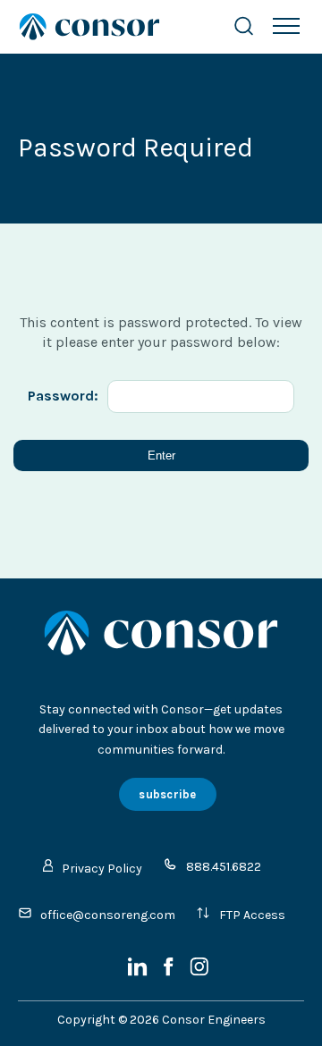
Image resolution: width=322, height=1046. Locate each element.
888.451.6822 (223, 866)
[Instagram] (199, 972)
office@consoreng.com (107, 915)
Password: (63, 395)
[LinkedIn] (139, 972)
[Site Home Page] (107, 26)
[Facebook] (170, 972)
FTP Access (252, 915)
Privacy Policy (102, 868)
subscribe (167, 794)
